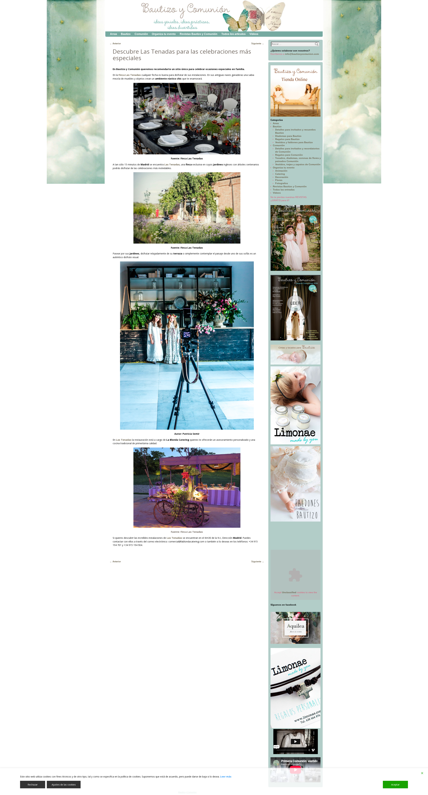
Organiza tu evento (164, 34)
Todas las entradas (284, 189)
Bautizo (126, 34)
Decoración (281, 177)
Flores (278, 180)
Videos (253, 34)
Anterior (115, 43)
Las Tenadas (174, 537)
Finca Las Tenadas (130, 75)
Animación (281, 170)
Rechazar (33, 784)
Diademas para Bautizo (288, 136)
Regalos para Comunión (289, 155)
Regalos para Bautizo (287, 139)
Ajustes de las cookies (64, 784)
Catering (280, 174)
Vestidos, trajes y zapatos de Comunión (297, 164)
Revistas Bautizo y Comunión (198, 34)
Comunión (141, 34)
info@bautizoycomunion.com (302, 54)
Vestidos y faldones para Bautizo (294, 142)
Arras (113, 34)
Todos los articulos (233, 34)
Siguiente (257, 43)
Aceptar (395, 784)
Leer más (225, 776)
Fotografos (281, 183)
